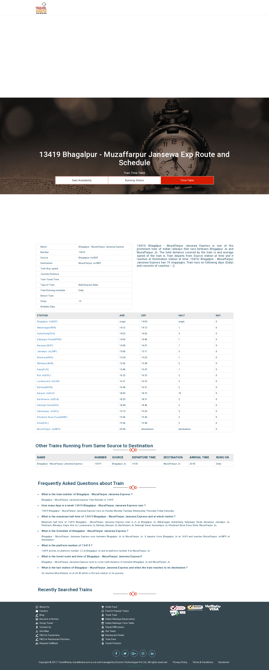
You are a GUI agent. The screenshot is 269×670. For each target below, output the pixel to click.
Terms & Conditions (203, 662)
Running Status (134, 180)
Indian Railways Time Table (119, 623)
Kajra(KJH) (43, 369)
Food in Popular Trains (116, 611)
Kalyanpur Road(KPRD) (49, 339)
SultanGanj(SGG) (46, 333)
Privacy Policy (180, 662)
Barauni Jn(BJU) (46, 393)
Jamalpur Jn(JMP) (47, 351)
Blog (41, 615)
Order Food (110, 607)
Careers (43, 611)
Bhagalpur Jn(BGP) (47, 321)
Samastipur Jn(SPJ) (48, 411)
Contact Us (44, 627)
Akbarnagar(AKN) (46, 327)
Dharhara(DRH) (45, 357)
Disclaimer (223, 662)
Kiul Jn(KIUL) (44, 375)
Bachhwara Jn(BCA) (48, 399)
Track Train (110, 615)
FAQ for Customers (49, 635)
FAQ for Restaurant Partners (54, 639)
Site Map (43, 631)
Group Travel (45, 623)
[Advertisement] (93, 22)
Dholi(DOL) (43, 423)
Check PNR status (114, 627)
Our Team (110, 631)
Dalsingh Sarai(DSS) (48, 405)
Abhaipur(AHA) (45, 363)
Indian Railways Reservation (119, 619)
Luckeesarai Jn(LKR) (48, 381)
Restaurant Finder (114, 635)
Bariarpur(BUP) (45, 345)
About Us (43, 607)
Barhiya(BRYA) (45, 387)
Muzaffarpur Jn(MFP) (49, 429)
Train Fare (110, 639)
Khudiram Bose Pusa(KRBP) (52, 417)
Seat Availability (82, 180)
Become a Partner (48, 619)
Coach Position (112, 643)
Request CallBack (48, 643)
